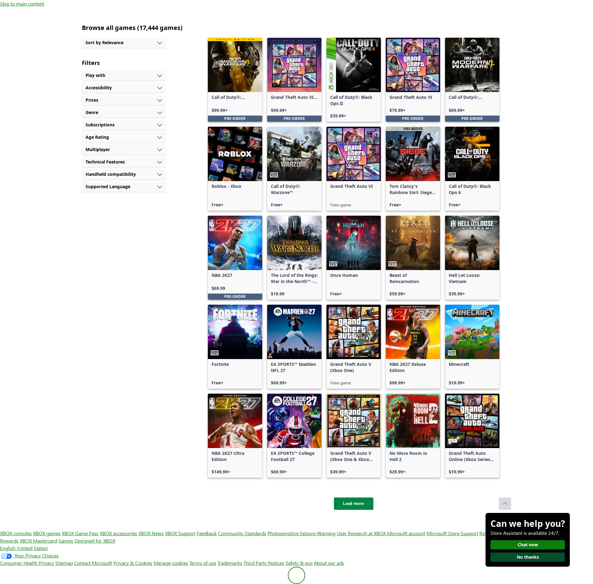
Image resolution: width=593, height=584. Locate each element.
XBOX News (151, 533)
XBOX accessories (118, 533)
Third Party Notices (263, 563)
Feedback (207, 533)
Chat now (528, 545)
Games (65, 540)
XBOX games (47, 533)
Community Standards (242, 533)
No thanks (528, 557)
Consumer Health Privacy (27, 563)
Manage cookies (171, 563)
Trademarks (229, 563)
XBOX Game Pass (80, 533)
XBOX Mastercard (38, 540)
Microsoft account (406, 533)
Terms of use (202, 563)
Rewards (9, 540)
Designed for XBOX (94, 540)
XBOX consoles (16, 533)
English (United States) (24, 548)
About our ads (329, 563)
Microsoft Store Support (452, 533)
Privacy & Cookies (132, 563)
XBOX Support (180, 533)
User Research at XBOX (362, 533)
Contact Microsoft (93, 563)
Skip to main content (22, 3)
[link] (235, 80)
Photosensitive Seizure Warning (301, 533)
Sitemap (64, 563)
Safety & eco (299, 563)
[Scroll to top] (505, 503)
